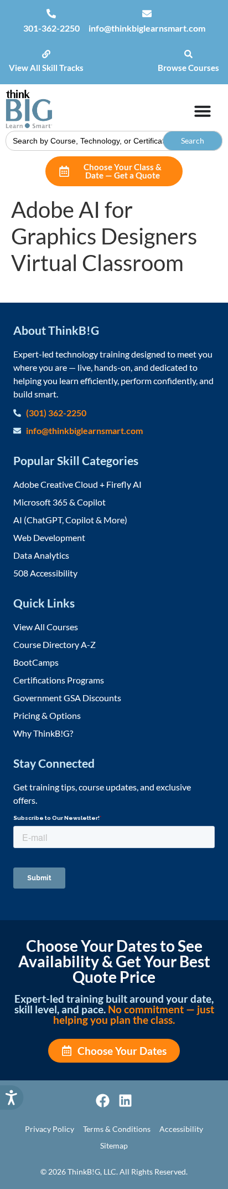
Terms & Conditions (117, 1129)
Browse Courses (188, 68)
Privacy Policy (49, 1129)
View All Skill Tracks (46, 68)
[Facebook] (103, 1101)
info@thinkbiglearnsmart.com (147, 28)
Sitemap (114, 1145)
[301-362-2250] (51, 13)
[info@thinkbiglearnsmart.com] (147, 13)
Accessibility (181, 1129)
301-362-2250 (51, 28)
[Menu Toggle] (202, 111)
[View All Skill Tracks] (46, 54)
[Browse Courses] (188, 54)
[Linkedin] (125, 1101)
